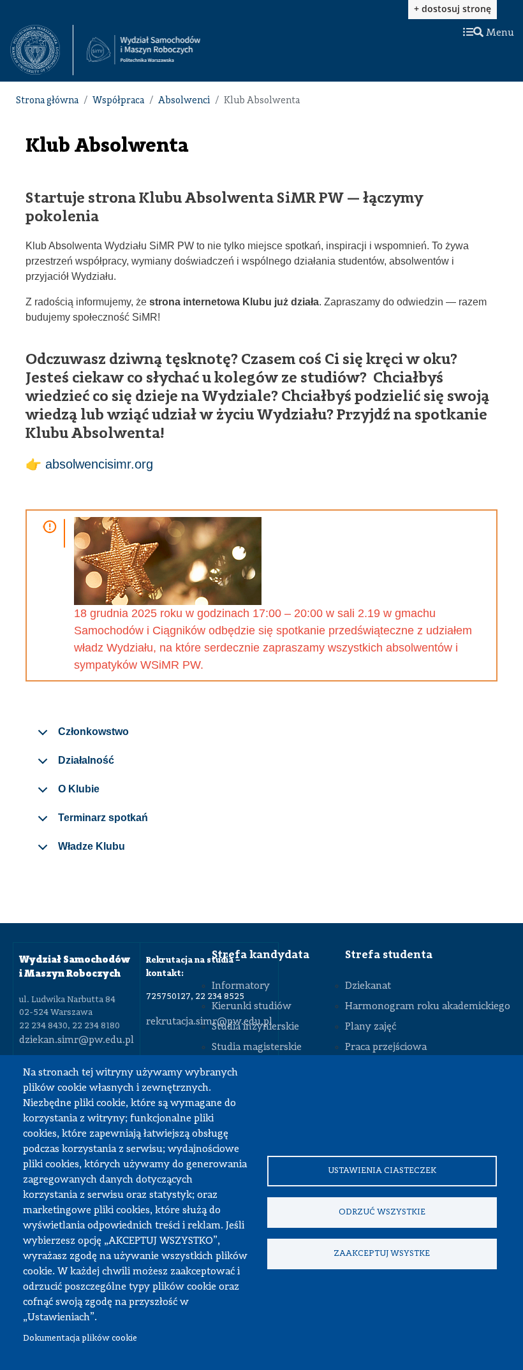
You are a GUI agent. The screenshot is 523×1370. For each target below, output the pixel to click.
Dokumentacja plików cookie (80, 1338)
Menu (498, 33)
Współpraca (118, 101)
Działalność (86, 760)
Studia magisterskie (257, 1047)
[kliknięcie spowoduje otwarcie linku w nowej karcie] (35, 50)
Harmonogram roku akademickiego (427, 1007)
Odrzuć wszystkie (382, 1212)
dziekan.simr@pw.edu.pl (76, 1040)
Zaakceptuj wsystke (382, 1254)
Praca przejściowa (386, 1047)
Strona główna (47, 101)
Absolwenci (184, 101)
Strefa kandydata (260, 955)
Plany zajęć (370, 1027)
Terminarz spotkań (103, 817)
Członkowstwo (93, 731)
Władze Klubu (91, 846)
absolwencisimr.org (99, 464)
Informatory (241, 986)
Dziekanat (368, 986)
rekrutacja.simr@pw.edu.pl (209, 1022)
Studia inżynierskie (255, 1027)
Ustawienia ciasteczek (382, 1171)
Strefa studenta (388, 955)
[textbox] (41, 50)
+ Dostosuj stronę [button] (452, 9)
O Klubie (78, 788)
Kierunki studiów (251, 1007)
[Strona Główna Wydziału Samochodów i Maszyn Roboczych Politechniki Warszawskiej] (143, 49)
